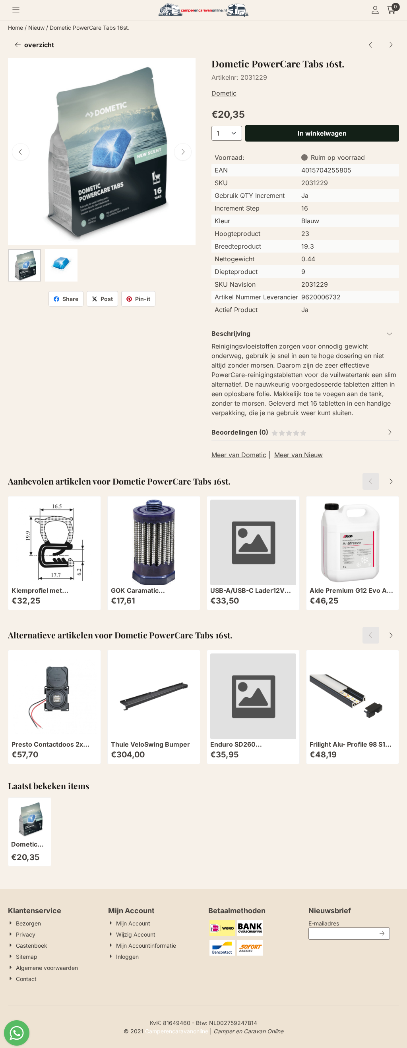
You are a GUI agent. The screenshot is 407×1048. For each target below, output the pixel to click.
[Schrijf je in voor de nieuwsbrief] (382, 933)
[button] (16, 10)
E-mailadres (349, 923)
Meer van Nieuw (298, 455)
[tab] (305, 333)
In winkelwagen (322, 133)
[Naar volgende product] (390, 44)
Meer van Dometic (238, 455)
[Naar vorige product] (370, 44)
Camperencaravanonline (177, 1031)
